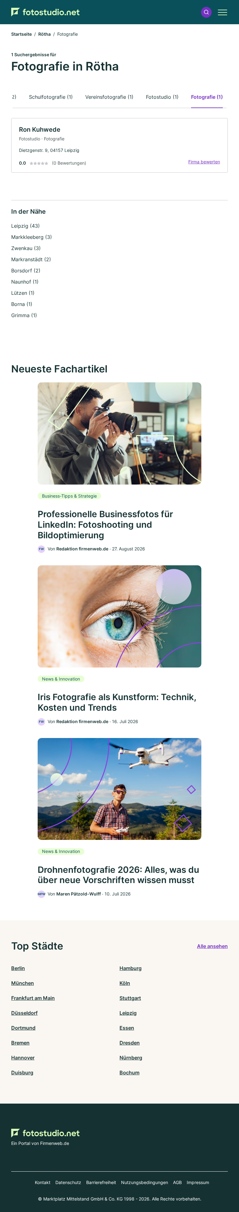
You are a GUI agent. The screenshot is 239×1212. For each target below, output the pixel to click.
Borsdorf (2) (25, 270)
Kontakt (42, 1182)
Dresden (130, 1043)
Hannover (23, 1058)
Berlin (18, 968)
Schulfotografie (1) (51, 97)
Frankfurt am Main (33, 998)
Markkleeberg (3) (31, 237)
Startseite (21, 34)
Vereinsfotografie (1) (109, 97)
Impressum (198, 1182)
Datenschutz (68, 1182)
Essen (127, 1028)
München (22, 983)
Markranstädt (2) (31, 259)
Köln (125, 983)
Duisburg (22, 1072)
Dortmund (23, 1028)
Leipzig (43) (25, 226)
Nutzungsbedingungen (144, 1182)
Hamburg (131, 968)
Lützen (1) (23, 293)
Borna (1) (21, 304)
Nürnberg (131, 1058)
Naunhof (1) (25, 282)
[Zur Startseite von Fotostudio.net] (45, 12)
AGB (177, 1182)
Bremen (20, 1043)
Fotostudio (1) (162, 97)
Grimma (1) (24, 315)
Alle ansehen (212, 946)
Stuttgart (130, 998)
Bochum (129, 1072)
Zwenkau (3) (26, 248)
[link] (119, 145)
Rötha (44, 34)
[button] (206, 12)
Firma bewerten (204, 161)
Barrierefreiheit (101, 1182)
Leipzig (128, 1013)
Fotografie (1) (207, 97)
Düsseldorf (24, 1013)
